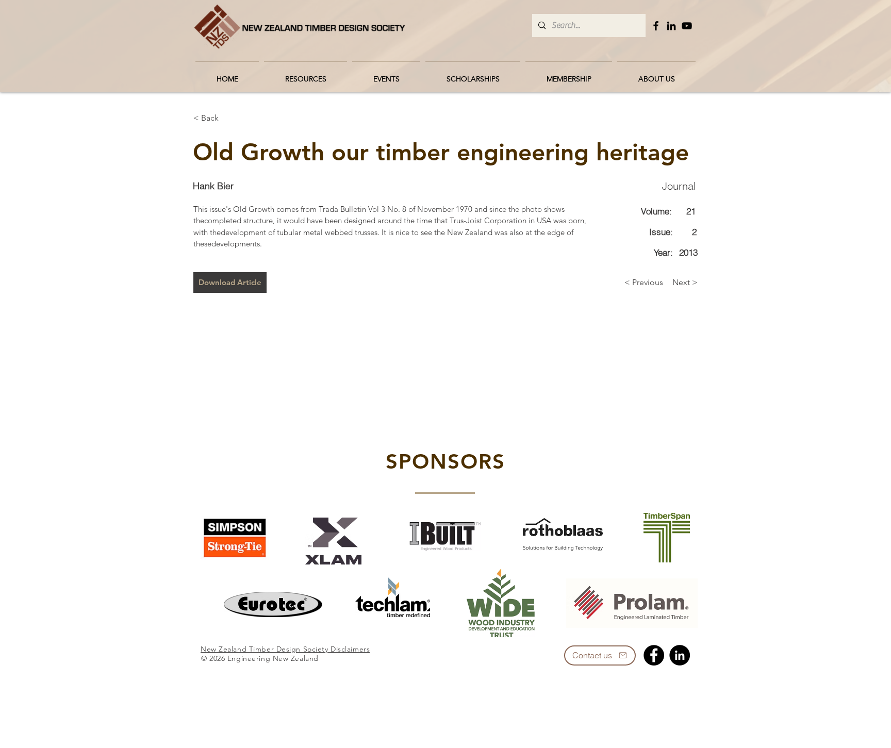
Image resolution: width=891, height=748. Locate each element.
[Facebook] (656, 26)
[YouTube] (687, 26)
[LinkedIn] (671, 26)
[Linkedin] (679, 655)
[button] (305, 74)
